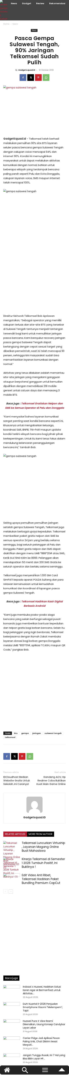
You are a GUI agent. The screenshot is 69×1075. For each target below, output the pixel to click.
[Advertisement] (34, 274)
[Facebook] (23, 77)
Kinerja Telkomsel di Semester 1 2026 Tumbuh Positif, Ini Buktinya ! (43, 863)
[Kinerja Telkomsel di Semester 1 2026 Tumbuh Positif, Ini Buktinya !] (11, 867)
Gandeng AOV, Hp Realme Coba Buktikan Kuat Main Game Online (51, 780)
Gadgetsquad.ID (26, 70)
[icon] (61, 1071)
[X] (30, 77)
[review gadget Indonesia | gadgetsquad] (4, 10)
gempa (25, 733)
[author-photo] (34, 812)
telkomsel (10, 737)
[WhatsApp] (46, 77)
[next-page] (11, 891)
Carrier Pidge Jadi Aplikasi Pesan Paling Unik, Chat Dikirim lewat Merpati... (41, 1041)
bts (16, 733)
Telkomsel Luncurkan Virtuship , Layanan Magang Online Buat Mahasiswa (43, 847)
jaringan (36, 733)
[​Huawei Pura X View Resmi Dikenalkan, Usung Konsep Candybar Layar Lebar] (11, 1025)
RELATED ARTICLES (15, 834)
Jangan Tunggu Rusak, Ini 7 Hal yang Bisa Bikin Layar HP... (44, 1057)
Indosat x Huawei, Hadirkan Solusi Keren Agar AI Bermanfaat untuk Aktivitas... (42, 990)
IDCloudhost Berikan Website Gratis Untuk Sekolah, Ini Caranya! (16, 780)
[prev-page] (5, 891)
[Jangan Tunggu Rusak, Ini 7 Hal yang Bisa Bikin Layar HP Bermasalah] (11, 1059)
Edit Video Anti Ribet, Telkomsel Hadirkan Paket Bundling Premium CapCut (41, 879)
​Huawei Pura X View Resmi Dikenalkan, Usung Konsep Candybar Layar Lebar (44, 1024)
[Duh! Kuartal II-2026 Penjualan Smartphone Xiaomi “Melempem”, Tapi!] (11, 1008)
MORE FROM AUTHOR (40, 834)
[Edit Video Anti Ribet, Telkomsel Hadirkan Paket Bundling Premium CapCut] (11, 879)
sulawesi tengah (53, 733)
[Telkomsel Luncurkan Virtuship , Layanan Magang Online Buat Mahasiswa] (11, 855)
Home (6, 23)
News (15, 23)
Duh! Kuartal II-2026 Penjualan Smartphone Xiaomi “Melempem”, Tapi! (43, 1007)
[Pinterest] (38, 77)
